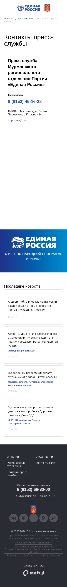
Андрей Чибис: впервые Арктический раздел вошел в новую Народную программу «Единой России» (32, 305)
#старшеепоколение (42, 382)
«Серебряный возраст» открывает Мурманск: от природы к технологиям (32, 374)
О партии (13, 456)
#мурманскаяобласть (19, 382)
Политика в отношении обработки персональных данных (33, 550)
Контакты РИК (26, 18)
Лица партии (44, 456)
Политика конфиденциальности (33, 546)
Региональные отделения (16, 464)
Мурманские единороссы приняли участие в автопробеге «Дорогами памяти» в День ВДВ (30, 411)
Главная (9, 18)
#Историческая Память (27, 420)
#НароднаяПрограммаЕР (21, 351)
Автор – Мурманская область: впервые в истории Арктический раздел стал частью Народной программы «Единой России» (33, 339)
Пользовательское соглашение (33, 542)
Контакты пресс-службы (17, 473)
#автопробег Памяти (19, 423)
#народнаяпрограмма (19, 385)
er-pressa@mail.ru (19, 120)
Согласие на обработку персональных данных (33, 555)
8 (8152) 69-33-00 (33, 489)
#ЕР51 (11, 420)
